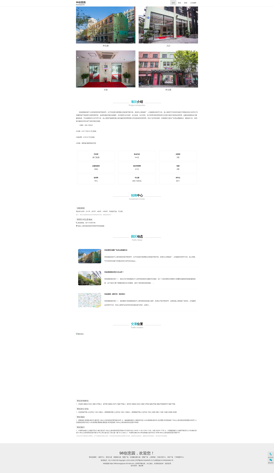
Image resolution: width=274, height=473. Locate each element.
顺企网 (141, 465)
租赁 (185, 3)
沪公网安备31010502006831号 (162, 460)
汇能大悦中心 (161, 457)
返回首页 (168, 463)
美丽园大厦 (117, 457)
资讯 (179, 3)
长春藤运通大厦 (135, 457)
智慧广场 (125, 457)
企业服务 (193, 3)
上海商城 (152, 457)
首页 (173, 3)
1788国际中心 (179, 457)
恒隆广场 (145, 457)
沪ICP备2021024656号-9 (143, 460)
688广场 (170, 457)
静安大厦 (109, 457)
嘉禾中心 (101, 457)
